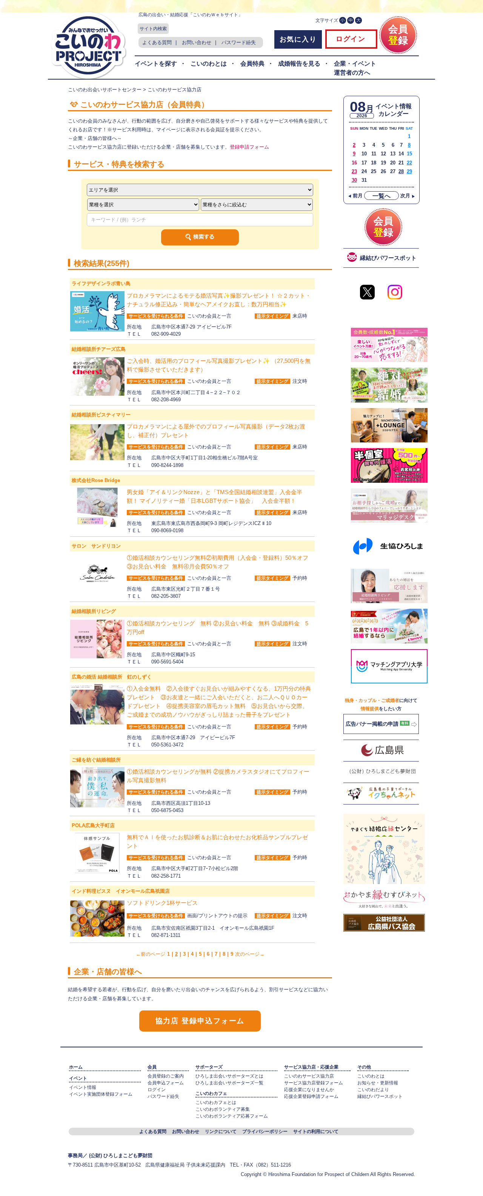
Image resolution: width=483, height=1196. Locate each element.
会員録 (398, 34)
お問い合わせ (196, 42)
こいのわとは (209, 63)
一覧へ (381, 196)
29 (409, 171)
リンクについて (221, 1131)
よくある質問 (157, 42)
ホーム (76, 1067)
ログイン (349, 39)
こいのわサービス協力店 (309, 1076)
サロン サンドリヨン (96, 546)
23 (354, 171)
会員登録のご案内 (166, 1076)
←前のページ (150, 954)
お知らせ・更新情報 (377, 1082)
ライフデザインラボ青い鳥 (101, 283)
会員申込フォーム (166, 1082)
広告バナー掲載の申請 (373, 724)
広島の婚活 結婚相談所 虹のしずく (112, 677)
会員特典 (252, 63)
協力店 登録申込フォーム (200, 1021)
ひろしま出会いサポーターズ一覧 (229, 1082)
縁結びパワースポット (380, 1096)
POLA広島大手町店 (93, 825)
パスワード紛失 (239, 42)
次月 (407, 195)
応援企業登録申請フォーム (311, 1096)
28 (401, 171)
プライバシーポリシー (265, 1131)
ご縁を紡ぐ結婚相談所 (96, 760)
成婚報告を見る (299, 63)
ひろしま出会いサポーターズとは (229, 1076)
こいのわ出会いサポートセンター (105, 89)
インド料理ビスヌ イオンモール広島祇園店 (121, 891)
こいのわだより (373, 1089)
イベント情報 (82, 1087)
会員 (152, 1067)
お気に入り (298, 39)
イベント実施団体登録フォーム (100, 1094)
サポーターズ (209, 1067)
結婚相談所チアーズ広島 (99, 349)
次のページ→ (250, 954)
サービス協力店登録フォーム (313, 1082)
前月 (355, 195)
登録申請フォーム (249, 147)
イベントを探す (156, 63)
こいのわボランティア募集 (222, 1109)
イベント (78, 1078)
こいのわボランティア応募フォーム (231, 1116)
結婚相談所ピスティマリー (101, 415)
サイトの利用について (315, 1131)
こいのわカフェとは (215, 1102)
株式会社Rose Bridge (96, 480)
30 (354, 180)
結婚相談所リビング (94, 611)
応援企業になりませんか (309, 1089)
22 (409, 163)
